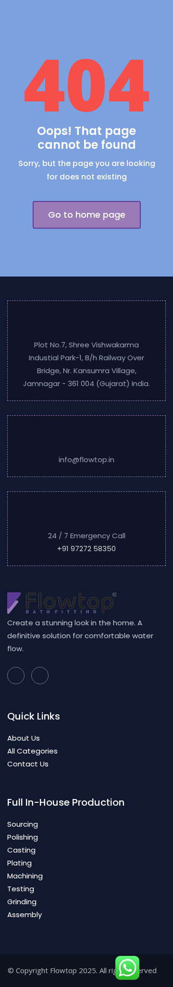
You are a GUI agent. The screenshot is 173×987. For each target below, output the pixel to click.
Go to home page (86, 215)
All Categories (32, 751)
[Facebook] (16, 675)
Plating (19, 863)
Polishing (22, 837)
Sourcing (22, 824)
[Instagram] (40, 675)
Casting (21, 850)
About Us (23, 738)
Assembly (24, 914)
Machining (25, 876)
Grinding (22, 902)
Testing (20, 889)
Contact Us (28, 764)
